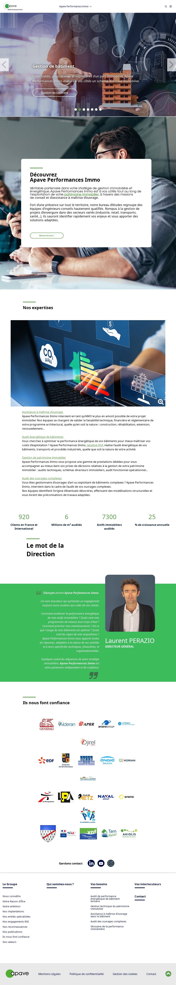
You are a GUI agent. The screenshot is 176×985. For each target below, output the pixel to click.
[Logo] (13, 9)
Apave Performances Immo (74, 6)
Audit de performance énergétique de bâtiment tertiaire (105, 899)
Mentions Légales (49, 974)
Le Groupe (10, 884)
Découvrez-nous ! (46, 235)
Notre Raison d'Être (14, 901)
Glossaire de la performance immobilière (107, 927)
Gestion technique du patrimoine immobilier (110, 907)
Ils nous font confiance (16, 936)
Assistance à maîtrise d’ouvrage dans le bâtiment (109, 915)
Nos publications (12, 931)
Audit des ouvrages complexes (42, 478)
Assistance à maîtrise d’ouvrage (43, 412)
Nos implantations (13, 911)
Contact (140, 896)
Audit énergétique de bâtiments (42, 437)
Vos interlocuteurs (148, 884)
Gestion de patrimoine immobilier (44, 458)
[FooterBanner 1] (17, 978)
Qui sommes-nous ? (60, 884)
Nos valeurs (9, 942)
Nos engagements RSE (16, 921)
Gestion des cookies (125, 974)
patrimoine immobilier (81, 194)
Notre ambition (11, 906)
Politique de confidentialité (87, 974)
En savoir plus (50, 93)
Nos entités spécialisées (16, 916)
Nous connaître (12, 896)
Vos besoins (99, 884)
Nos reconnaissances (15, 926)
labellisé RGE (95, 445)
